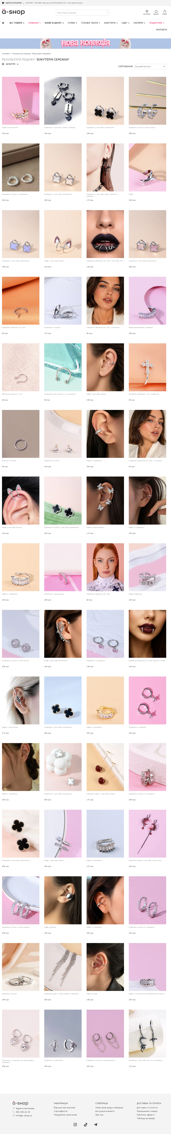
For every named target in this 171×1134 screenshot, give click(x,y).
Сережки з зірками (137, 727)
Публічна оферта (146, 1114)
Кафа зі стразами (94, 461)
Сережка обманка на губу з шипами (103, 327)
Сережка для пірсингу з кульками (60, 394)
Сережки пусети (52, 461)
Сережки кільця (9, 994)
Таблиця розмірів (146, 1118)
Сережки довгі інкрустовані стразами (61, 994)
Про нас (99, 1114)
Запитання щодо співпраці (109, 1107)
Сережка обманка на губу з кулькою (145, 461)
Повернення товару (147, 1111)
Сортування (125, 66)
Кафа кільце (92, 994)
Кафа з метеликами (95, 527)
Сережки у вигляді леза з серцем (59, 127)
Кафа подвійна (135, 594)
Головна (6, 53)
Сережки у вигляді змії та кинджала (145, 1060)
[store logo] (13, 12)
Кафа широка (50, 927)
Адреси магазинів (13, 3)
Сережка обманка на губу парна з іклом (147, 661)
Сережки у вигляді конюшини (100, 127)
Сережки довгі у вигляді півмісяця (145, 860)
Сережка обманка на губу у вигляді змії (105, 261)
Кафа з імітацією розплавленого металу (147, 994)
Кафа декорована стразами (141, 327)
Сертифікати (61, 1111)
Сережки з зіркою (52, 327)
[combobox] (82, 12)
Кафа (131, 194)
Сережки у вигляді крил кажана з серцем (102, 195)
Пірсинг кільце (9, 461)
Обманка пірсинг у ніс (12, 394)
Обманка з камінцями (54, 594)
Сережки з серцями (96, 661)
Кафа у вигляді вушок (54, 261)
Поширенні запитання (65, 1114)
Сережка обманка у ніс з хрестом (144, 394)
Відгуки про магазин (64, 1107)
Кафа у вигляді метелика (55, 661)
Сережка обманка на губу (14, 327)
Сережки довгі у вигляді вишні (101, 794)
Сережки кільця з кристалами (16, 927)
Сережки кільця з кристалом (142, 127)
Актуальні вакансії (105, 1111)
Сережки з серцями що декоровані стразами (18, 1061)
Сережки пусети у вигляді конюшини (61, 527)
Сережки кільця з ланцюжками (101, 1060)
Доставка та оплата (147, 1107)
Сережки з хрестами (53, 1060)
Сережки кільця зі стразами (15, 194)
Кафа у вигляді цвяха (96, 394)
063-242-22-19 (23, 1112)
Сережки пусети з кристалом (15, 661)
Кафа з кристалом (10, 127)
